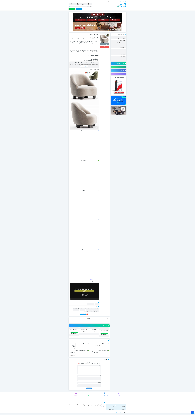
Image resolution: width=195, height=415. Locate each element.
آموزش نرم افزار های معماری (121, 42)
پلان (124, 43)
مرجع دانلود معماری (118, 412)
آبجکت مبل (85, 308)
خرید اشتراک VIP (108, 8)
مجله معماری (120, 8)
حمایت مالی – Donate (111, 409)
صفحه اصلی (123, 404)
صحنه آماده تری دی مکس (121, 38)
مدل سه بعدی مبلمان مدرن (88, 311)
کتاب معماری (123, 52)
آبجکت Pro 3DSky (90, 308)
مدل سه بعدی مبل (82, 309)
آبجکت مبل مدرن (80, 308)
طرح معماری (123, 49)
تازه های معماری (122, 56)
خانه (124, 8)
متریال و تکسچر (122, 40)
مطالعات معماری (122, 45)
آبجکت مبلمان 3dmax (95, 309)
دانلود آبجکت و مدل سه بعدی (120, 36)
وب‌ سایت (99, 382)
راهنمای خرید (123, 406)
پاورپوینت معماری (122, 47)
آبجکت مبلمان (81, 38)
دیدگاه (99, 365)
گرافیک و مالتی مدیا (122, 59)
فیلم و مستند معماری (122, 58)
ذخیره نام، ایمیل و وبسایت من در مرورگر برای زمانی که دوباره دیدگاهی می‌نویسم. (90, 385)
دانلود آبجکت (112, 404)
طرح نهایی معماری (122, 51)
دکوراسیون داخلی (122, 54)
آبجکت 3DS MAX (96, 308)
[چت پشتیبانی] (192, 412)
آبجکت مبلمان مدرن (88, 309)
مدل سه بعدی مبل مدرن (76, 309)
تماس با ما (113, 406)
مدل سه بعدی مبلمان (95, 311)
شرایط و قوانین (123, 409)
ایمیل (99, 378)
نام (99, 375)
